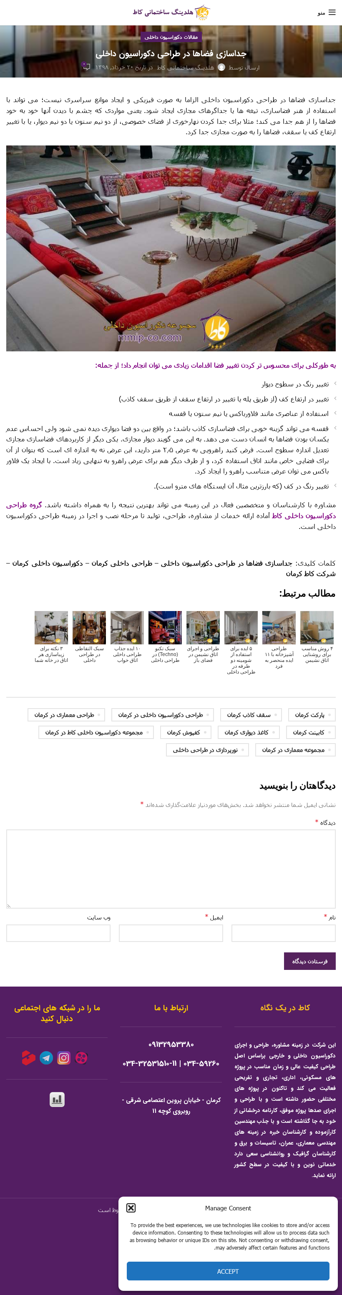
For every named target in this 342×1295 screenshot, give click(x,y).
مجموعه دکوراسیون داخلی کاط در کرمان (94, 732)
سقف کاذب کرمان (249, 714)
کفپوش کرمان (183, 732)
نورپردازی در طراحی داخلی (205, 749)
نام (330, 917)
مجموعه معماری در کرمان (293, 749)
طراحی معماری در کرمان (64, 714)
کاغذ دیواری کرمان (247, 732)
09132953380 (171, 1045)
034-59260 (201, 1064)
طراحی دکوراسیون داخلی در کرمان (160, 714)
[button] (131, 1208)
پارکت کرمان (309, 714)
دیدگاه (325, 822)
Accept (228, 1271)
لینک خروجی (320, 544)
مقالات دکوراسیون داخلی (171, 37)
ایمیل (214, 917)
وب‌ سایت (99, 917)
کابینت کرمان (308, 732)
